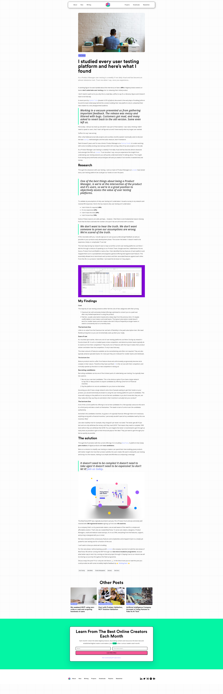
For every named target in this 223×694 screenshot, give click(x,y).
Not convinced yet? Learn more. (111, 657)
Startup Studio (126, 143)
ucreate (97, 152)
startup (86, 140)
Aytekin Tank (93, 100)
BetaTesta (125, 443)
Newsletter (146, 4)
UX (115, 364)
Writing (89, 4)
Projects (127, 4)
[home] (108, 5)
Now (82, 4)
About (75, 4)
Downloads (136, 4)
